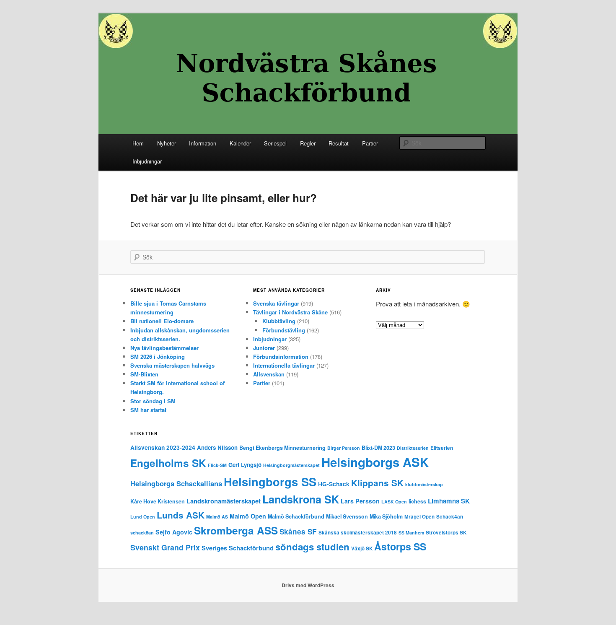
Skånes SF (298, 531)
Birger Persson (343, 448)
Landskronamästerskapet (223, 501)
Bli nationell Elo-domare (162, 321)
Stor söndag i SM (153, 401)
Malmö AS (217, 516)
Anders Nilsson (217, 447)
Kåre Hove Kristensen (157, 501)
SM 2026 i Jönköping (157, 356)
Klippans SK (377, 483)
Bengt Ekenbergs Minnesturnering (282, 447)
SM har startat (148, 410)
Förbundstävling (283, 330)
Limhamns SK (449, 501)
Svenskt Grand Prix (165, 547)
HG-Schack (333, 484)
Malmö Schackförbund (296, 516)
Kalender (240, 143)
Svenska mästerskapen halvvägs (172, 365)
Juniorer (264, 348)
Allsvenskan (269, 374)
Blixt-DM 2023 (378, 447)
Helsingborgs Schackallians (176, 483)
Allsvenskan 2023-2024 (162, 447)
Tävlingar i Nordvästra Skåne (290, 312)
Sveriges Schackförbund (238, 547)
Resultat (339, 143)
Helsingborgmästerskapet (291, 465)
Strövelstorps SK (446, 532)
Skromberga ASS (236, 530)
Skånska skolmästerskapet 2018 (357, 532)
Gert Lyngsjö (244, 465)
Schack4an (449, 516)
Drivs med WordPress (308, 585)
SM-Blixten (144, 374)
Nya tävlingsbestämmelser (164, 348)
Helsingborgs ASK (375, 462)
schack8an (142, 532)
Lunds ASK (180, 515)
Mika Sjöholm (386, 516)
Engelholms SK (168, 463)
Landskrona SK (300, 499)
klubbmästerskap (424, 484)
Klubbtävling (278, 321)
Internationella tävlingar (284, 365)
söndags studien (312, 546)
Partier (370, 143)
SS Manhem (411, 532)
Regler (308, 143)
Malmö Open (248, 516)
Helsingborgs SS (270, 481)
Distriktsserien (413, 448)
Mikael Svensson (347, 516)
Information (202, 143)
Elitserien (441, 447)
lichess (417, 501)
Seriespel (275, 143)
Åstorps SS (400, 546)
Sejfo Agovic (173, 532)
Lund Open (142, 516)
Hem (138, 143)
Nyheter (166, 143)
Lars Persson (360, 501)
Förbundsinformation (280, 356)
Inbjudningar (147, 161)
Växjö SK (362, 548)
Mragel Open (419, 516)
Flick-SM (217, 465)
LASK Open (394, 501)
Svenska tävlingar (276, 303)
